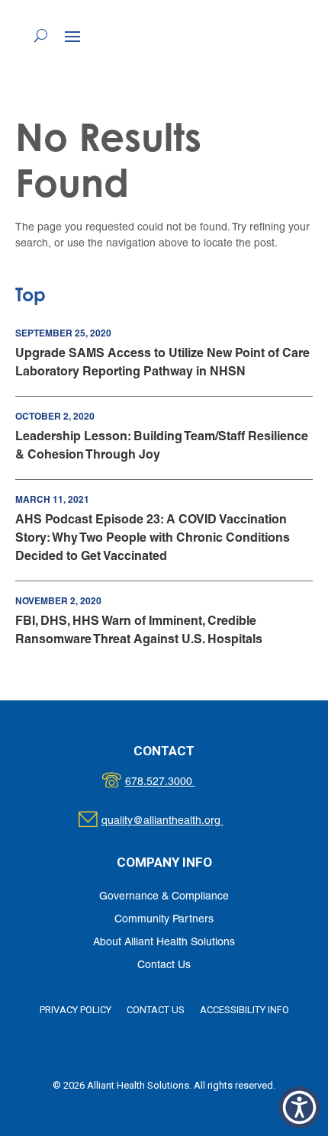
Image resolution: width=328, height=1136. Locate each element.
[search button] (40, 35)
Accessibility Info (244, 1009)
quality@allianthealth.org (175, 821)
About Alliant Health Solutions (164, 943)
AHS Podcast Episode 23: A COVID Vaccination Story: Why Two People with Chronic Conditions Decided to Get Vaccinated (152, 537)
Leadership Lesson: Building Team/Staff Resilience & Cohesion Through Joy (161, 445)
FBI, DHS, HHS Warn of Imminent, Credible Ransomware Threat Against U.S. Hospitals (138, 629)
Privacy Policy (75, 1009)
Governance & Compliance (164, 897)
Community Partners (164, 920)
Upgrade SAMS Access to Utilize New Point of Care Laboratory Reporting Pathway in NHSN (162, 362)
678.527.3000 (176, 782)
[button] (72, 36)
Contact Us (164, 965)
